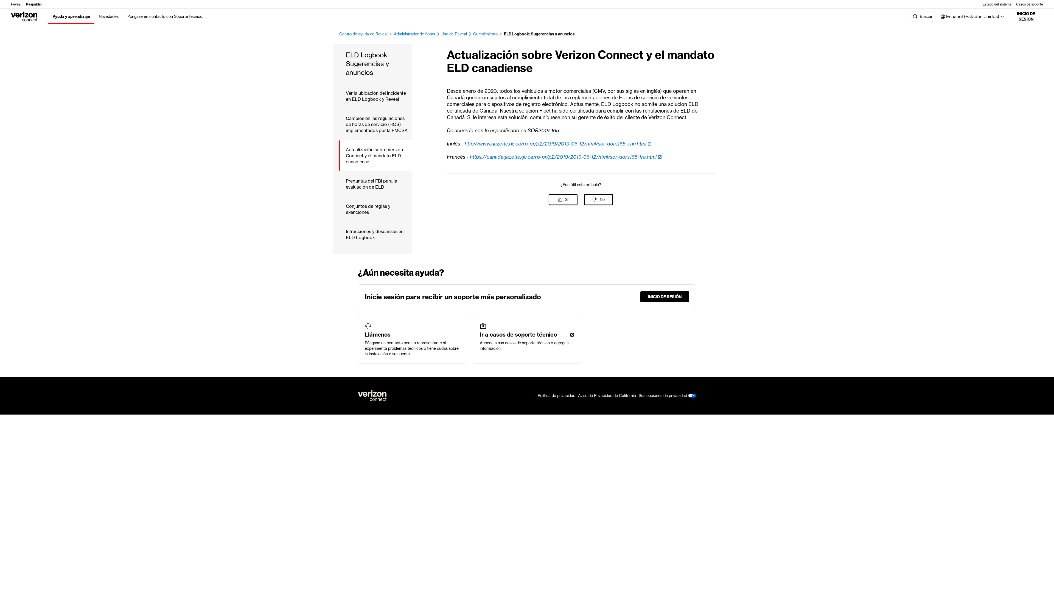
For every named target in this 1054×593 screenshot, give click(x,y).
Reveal (16, 4)
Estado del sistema (997, 4)
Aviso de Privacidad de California (607, 396)
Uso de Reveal (454, 34)
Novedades (109, 16)
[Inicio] (24, 16)
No (602, 199)
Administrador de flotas (414, 34)
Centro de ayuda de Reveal (363, 34)
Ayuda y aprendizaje (71, 16)
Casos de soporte (1029, 4)
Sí (566, 199)
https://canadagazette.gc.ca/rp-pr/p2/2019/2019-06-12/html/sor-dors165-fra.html (563, 157)
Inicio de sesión (1026, 16)
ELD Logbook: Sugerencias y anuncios (539, 34)
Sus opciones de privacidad (663, 396)
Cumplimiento (485, 34)
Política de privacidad (556, 396)
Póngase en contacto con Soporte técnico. (165, 16)
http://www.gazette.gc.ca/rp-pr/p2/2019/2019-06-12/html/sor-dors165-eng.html (555, 144)
